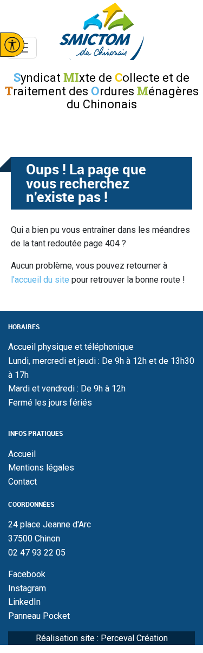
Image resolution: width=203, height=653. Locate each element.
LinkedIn (24, 602)
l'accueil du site (40, 280)
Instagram (27, 588)
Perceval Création (134, 638)
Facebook (26, 574)
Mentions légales (41, 467)
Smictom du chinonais (102, 31)
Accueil (22, 454)
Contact (22, 481)
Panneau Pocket (39, 616)
